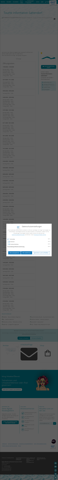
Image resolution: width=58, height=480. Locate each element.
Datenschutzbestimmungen (18, 234)
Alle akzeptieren (14, 253)
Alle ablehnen (26, 253)
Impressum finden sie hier (40, 234)
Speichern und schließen (41, 253)
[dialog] (29, 240)
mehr (49, 238)
